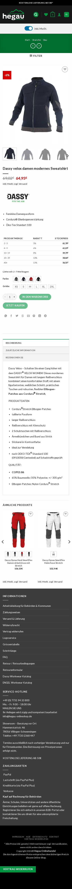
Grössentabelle (11, 644)
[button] (35, 14)
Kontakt (54, 837)
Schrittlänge (9, 650)
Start (27, 40)
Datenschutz (39, 837)
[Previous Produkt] (39, 45)
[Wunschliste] (46, 14)
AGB (28, 837)
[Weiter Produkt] (32, 45)
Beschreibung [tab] (14, 343)
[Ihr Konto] (59, 14)
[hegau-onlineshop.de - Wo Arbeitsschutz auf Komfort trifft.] (14, 14)
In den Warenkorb (35, 296)
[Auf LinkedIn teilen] (39, 316)
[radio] (16, 279)
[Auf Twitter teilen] (17, 316)
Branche (36, 40)
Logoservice (9, 637)
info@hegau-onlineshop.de (17, 716)
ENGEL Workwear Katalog (17, 682)
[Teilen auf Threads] (22, 316)
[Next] (63, 105)
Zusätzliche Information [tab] (20, 350)
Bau (45, 40)
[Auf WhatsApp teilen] (5, 316)
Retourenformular (13, 669)
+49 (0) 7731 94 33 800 (16, 700)
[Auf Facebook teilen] (11, 316)
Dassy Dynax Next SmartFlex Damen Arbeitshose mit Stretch (18, 563)
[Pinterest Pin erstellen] (34, 316)
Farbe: (6, 279)
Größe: (6, 286)
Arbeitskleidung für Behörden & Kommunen (27, 605)
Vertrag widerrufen (13, 631)
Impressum (18, 837)
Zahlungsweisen (11, 612)
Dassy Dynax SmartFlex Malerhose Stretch (53, 561)
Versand (23, 183)
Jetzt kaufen (15, 305)
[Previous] (8, 105)
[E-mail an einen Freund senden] (28, 316)
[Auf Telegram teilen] (45, 316)
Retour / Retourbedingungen (19, 663)
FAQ (5, 657)
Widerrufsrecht (11, 625)
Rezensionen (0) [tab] (14, 357)
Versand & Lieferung (14, 618)
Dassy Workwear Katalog (17, 676)
